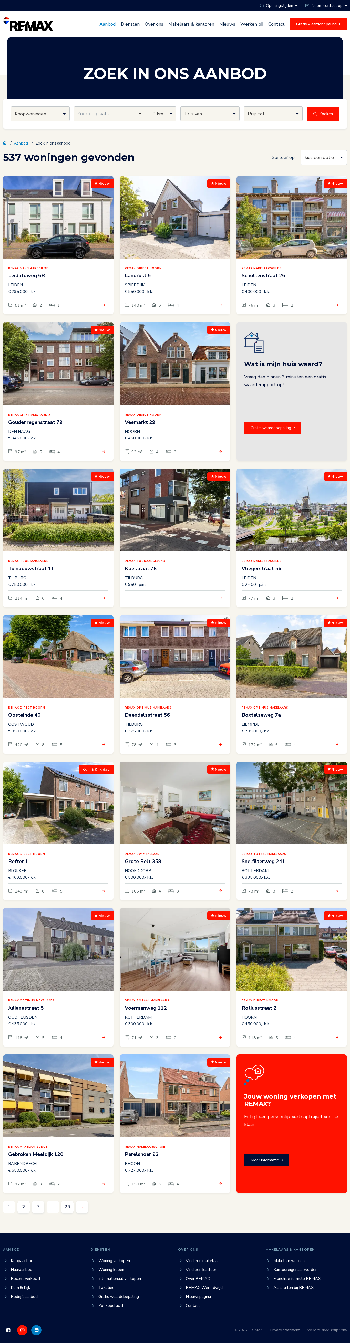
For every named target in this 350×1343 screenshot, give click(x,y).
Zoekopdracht (110, 1305)
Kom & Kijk (20, 1287)
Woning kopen (111, 1270)
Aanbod (107, 24)
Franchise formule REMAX (297, 1279)
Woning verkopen (114, 1261)
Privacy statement (285, 1330)
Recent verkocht (25, 1279)
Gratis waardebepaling (271, 428)
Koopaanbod (22, 1261)
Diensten (130, 24)
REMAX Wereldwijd (204, 1287)
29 (67, 1207)
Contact (276, 24)
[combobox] (109, 114)
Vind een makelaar (202, 1261)
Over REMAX (198, 1279)
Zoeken (326, 114)
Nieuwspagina (198, 1296)
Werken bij (251, 24)
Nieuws (227, 24)
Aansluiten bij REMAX (293, 1287)
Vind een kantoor (201, 1270)
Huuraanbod (21, 1270)
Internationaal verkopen (119, 1279)
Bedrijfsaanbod (24, 1296)
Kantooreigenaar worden (295, 1270)
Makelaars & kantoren (191, 24)
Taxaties (106, 1287)
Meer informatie (265, 1160)
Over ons (154, 24)
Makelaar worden (289, 1261)
